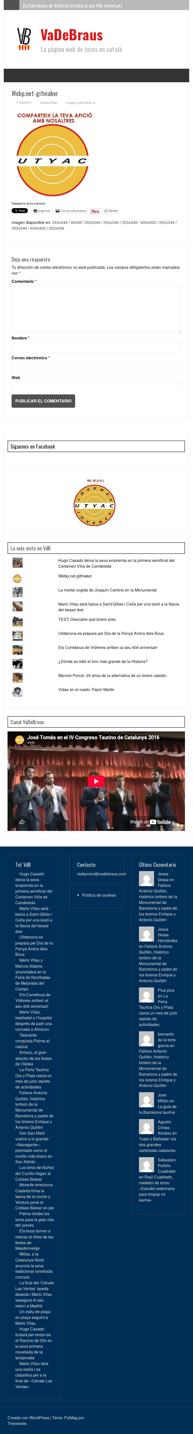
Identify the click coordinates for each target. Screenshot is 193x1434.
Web (16, 377)
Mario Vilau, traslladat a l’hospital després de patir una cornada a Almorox (33, 1020)
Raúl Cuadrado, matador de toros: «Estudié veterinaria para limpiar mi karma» (157, 1188)
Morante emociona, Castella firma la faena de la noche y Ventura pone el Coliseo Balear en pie (34, 1196)
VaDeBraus (71, 34)
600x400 (38, 228)
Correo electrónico (31, 358)
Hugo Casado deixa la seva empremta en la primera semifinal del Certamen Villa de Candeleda (116, 563)
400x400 (148, 222)
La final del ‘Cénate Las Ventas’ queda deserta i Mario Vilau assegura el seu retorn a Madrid (34, 1294)
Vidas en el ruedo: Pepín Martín (86, 689)
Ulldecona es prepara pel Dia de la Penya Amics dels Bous (111, 633)
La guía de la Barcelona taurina (158, 1109)
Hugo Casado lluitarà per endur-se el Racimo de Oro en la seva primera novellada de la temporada (33, 1343)
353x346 (60, 222)
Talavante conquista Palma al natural (32, 1040)
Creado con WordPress (28, 1417)
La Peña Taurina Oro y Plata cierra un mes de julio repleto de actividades (33, 1078)
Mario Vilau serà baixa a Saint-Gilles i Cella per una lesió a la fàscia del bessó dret (118, 607)
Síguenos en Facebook (33, 446)
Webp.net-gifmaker (75, 576)
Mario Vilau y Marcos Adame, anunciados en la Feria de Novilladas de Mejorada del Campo (32, 974)
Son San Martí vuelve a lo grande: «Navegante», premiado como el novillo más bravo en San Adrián (33, 1147)
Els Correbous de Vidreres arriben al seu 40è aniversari (72, 5)
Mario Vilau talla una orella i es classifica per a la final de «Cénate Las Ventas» (33, 1375)
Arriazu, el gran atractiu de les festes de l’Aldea (33, 1058)
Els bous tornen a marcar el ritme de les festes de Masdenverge (34, 1239)
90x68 (76, 222)
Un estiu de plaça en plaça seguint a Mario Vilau (33, 1317)
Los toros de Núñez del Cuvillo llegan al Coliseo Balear (34, 1173)
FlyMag (70, 1417)
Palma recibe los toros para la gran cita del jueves (34, 1219)
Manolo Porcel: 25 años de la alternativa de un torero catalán (112, 675)
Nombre (20, 338)
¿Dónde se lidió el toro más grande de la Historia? (103, 661)
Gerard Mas (48, 102)
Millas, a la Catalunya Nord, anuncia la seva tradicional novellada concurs (34, 1265)
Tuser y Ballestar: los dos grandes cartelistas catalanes (157, 1144)
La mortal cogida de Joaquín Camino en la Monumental (107, 590)
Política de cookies (99, 895)
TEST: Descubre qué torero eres (87, 619)
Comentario (24, 281)
